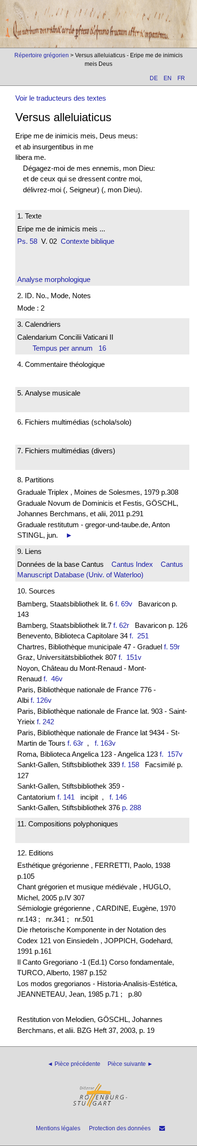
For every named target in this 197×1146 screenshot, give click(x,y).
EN (168, 78)
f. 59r (172, 647)
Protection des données (120, 1128)
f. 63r (75, 743)
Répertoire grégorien (41, 55)
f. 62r (121, 625)
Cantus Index (132, 564)
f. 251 (141, 636)
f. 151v (132, 657)
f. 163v (105, 743)
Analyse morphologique (53, 279)
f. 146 (118, 797)
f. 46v (55, 679)
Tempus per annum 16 (69, 348)
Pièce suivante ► (130, 1064)
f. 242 (45, 722)
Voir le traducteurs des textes (60, 98)
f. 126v (41, 700)
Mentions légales (58, 1128)
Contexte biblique (87, 241)
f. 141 (66, 797)
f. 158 (130, 765)
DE (154, 78)
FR (181, 78)
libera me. (30, 157)
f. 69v (123, 604)
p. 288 (131, 807)
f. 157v (173, 754)
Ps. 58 (27, 241)
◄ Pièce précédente (73, 1064)
